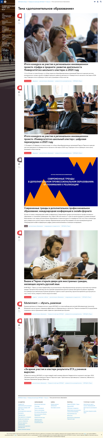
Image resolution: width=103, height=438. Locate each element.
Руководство (21, 413)
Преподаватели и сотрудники (24, 417)
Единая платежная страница (24, 429)
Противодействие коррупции (24, 411)
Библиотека (69, 415)
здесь (85, 433)
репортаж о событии (43, 297)
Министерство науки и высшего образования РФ (89, 405)
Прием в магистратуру (39, 410)
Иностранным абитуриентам (40, 412)
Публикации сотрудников (72, 408)
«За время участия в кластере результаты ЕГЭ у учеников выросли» (55, 370)
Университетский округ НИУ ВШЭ (56, 314)
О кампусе (21, 402)
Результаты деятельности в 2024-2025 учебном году (6, 43)
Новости (46, 397)
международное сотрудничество (52, 226)
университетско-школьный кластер (63, 81)
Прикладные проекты (55, 407)
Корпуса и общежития (23, 421)
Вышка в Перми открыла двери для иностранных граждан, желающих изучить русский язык (55, 282)
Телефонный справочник (23, 419)
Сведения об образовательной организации (25, 405)
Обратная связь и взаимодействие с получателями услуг (38, 421)
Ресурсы (69, 402)
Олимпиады (36, 406)
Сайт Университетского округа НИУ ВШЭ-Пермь (7, 16)
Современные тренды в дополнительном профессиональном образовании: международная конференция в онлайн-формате (58, 209)
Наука (53, 402)
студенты (34, 297)
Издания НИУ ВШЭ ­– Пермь (73, 404)
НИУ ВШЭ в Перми (77, 81)
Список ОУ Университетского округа (7, 22)
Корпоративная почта (72, 413)
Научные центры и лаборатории (55, 405)
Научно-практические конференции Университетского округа (7, 29)
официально (35, 81)
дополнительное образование (47, 81)
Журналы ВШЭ (70, 406)
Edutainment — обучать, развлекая (42, 302)
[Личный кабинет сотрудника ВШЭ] (98, 1)
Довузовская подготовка (39, 404)
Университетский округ (39, 417)
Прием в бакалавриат (39, 408)
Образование (38, 402)
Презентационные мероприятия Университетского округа (7, 36)
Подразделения (21, 415)
